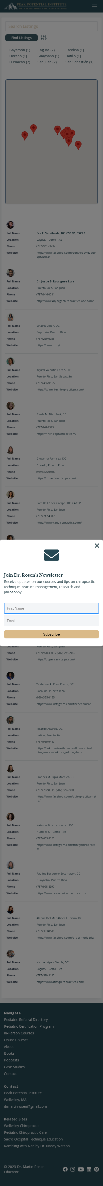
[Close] (97, 545)
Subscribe (51, 634)
